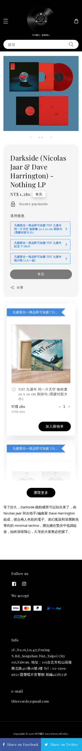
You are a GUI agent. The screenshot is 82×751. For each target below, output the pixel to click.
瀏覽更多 (41, 492)
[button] (6, 21)
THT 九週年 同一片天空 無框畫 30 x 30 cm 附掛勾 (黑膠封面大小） (43, 394)
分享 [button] (20, 287)
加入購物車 (55, 426)
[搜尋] (71, 44)
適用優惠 (17, 215)
